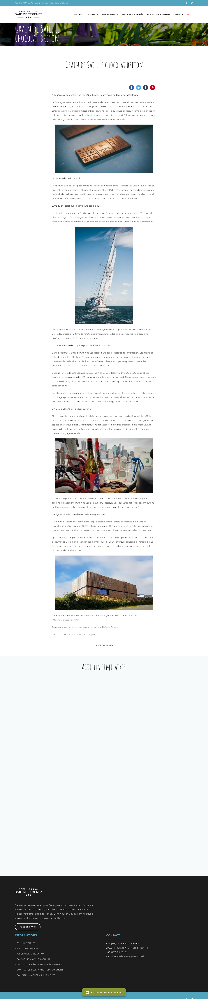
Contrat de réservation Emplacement (40, 970)
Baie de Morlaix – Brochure (34, 959)
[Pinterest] (152, 87)
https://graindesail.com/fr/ (65, 619)
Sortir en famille (104, 645)
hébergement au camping (82, 627)
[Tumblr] (145, 87)
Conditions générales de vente (36, 975)
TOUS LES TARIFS (26, 943)
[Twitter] (138, 87)
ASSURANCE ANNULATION (31, 954)
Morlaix (117, 393)
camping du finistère (69, 110)
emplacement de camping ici (83, 634)
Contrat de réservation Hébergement (40, 964)
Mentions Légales (27, 948)
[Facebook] (131, 87)
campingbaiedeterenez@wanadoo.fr (51, 3)
